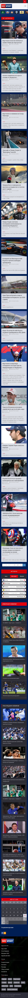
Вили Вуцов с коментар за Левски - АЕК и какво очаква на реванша (13, 836)
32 (17, 565)
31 (14, 565)
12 (14, 912)
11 (10, 912)
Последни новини (11, 706)
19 (14, 915)
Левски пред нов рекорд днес (11, 695)
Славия (4, 982)
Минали (22, 576)
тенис (23, 982)
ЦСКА (9, 979)
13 (17, 912)
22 (25, 915)
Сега (6, 576)
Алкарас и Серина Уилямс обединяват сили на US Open (13, 723)
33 (21, 565)
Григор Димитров (12, 989)
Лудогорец (17, 979)
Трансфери (18, 986)
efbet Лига (5, 986)
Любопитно (7, 412)
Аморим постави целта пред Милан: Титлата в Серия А (13, 893)
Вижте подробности (7, 307)
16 (3, 915)
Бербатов (16, 982)
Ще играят (14, 576)
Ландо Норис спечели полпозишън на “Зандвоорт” (13, 780)
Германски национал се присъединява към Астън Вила (14, 874)
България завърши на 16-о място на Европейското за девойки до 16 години (13, 855)
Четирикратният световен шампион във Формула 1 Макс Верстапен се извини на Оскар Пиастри (13, 125)
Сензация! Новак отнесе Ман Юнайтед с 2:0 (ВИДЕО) (14, 641)
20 (17, 915)
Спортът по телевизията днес (11, 678)
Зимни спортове (8, 192)
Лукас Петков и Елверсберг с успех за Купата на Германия (13, 761)
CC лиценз (11, 996)
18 (10, 915)
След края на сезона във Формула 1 (12, 455)
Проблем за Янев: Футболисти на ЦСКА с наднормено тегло (14, 660)
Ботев (3, 989)
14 (21, 912)
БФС (11, 986)
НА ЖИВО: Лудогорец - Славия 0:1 (12, 622)
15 (25, 912)
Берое (10, 982)
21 (21, 915)
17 (6, 915)
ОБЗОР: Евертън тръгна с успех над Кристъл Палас (12, 742)
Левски (4, 979)
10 (6, 912)
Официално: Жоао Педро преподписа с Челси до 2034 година (13, 817)
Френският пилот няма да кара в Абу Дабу (13, 559)
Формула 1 (6, 45)
